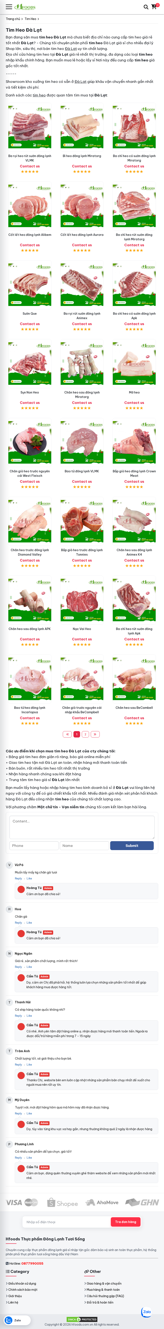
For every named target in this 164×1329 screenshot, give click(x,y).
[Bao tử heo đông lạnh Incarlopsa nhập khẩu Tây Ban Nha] (29, 679)
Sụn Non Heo (29, 392)
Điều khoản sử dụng (22, 1283)
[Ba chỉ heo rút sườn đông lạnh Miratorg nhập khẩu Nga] (134, 206)
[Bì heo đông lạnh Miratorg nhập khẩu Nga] (82, 127)
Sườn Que (30, 314)
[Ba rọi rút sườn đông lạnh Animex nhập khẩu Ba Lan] (82, 284)
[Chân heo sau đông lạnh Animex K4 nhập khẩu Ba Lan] (134, 521)
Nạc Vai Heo (82, 629)
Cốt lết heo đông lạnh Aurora (82, 235)
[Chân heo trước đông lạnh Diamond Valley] (29, 521)
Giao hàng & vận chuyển (104, 1283)
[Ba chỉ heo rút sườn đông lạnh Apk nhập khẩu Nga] (134, 600)
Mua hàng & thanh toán (103, 1290)
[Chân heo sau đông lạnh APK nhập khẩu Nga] (29, 600)
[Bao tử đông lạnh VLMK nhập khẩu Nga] (82, 442)
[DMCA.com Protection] (82, 1319)
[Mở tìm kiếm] (146, 7)
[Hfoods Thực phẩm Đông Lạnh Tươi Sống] (26, 7)
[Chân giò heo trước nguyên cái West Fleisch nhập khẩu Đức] (29, 442)
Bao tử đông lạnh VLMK (82, 471)
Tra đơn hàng (125, 1222)
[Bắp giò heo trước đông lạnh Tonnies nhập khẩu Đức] (82, 521)
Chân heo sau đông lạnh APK (30, 629)
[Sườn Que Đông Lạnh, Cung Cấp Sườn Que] (29, 284)
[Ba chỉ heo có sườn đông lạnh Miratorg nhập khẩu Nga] (134, 127)
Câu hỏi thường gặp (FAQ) (105, 1296)
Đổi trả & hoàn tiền (100, 1302)
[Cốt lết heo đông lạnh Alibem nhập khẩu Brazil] (29, 206)
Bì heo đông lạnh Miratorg (82, 156)
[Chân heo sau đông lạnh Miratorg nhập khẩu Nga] (82, 363)
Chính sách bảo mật (22, 1290)
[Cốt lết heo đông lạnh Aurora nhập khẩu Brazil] (82, 206)
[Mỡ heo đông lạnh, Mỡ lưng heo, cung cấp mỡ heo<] (134, 363)
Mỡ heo (134, 392)
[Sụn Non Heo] (29, 363)
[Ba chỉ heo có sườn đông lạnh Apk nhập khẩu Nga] (134, 284)
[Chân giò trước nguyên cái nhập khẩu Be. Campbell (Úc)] (82, 679)
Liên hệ (13, 1302)
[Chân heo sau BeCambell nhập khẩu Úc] (134, 679)
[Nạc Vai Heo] (82, 600)
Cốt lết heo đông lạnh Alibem (29, 235)
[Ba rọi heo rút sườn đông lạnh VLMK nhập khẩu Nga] (29, 127)
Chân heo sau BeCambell (134, 708)
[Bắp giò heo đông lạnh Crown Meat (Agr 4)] (134, 442)
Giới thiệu (15, 1296)
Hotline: (26, 1263)
